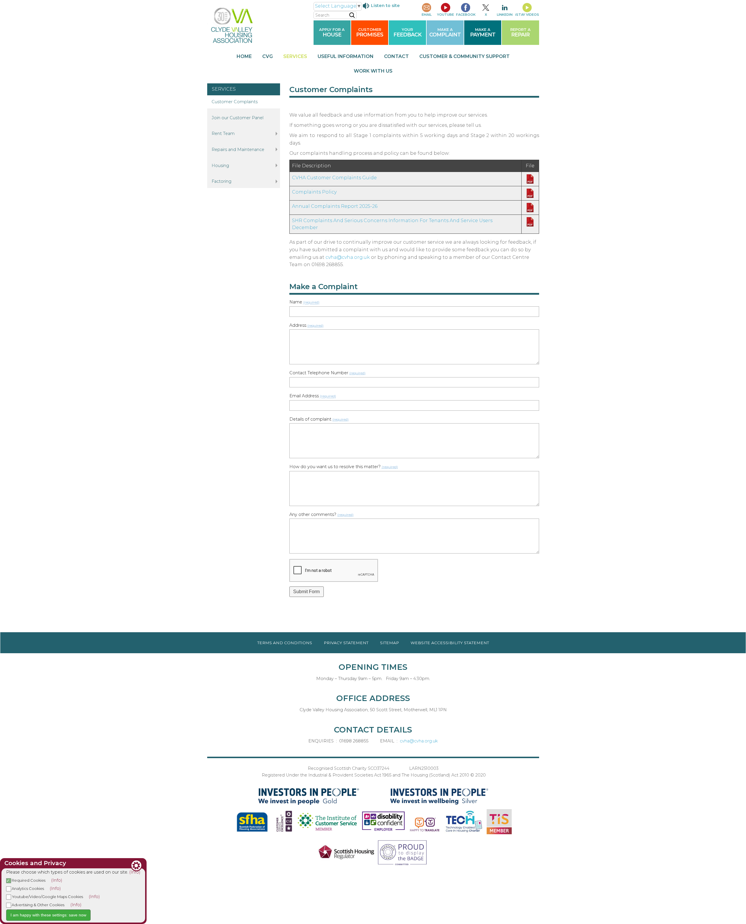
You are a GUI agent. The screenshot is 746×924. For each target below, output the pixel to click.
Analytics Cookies (27, 888)
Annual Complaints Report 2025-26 (334, 206)
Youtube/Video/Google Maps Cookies (47, 896)
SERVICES (224, 89)
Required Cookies (28, 880)
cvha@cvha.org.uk (348, 257)
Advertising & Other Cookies (38, 904)
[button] (306, 591)
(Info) (134, 872)
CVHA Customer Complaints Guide (334, 177)
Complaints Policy (314, 192)
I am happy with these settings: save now (48, 915)
